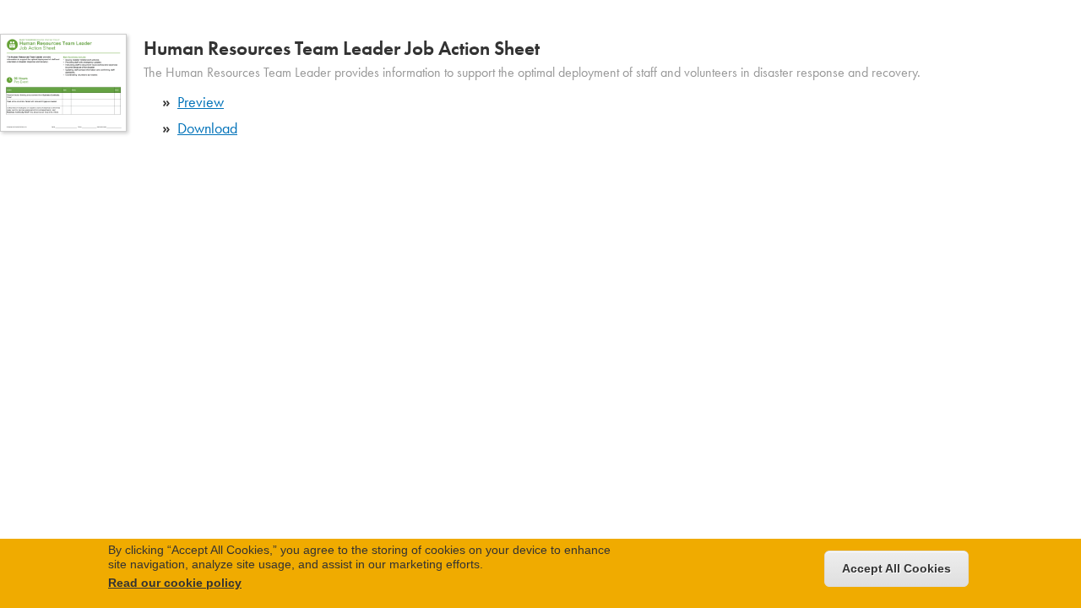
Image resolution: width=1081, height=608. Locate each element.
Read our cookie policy (175, 582)
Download (207, 128)
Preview (200, 101)
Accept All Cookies (896, 568)
